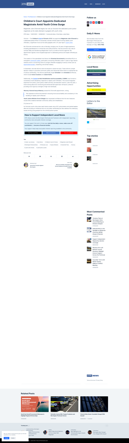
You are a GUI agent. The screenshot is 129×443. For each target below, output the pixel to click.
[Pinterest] (51, 156)
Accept (6, 438)
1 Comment (89, 418)
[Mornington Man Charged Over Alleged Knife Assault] (90, 432)
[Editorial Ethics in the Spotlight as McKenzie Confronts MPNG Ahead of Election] (89, 230)
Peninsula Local (44, 144)
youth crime (69, 42)
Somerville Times (65, 144)
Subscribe (96, 49)
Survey (73, 144)
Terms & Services (91, 380)
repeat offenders (54, 144)
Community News (51, 34)
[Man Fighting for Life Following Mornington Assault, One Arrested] (68, 432)
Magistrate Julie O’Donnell (66, 142)
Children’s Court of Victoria (51, 142)
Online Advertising (96, 89)
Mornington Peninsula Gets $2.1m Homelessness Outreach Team (33, 433)
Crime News (59, 34)
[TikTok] (88, 25)
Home (85, 4)
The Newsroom (32, 16)
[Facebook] (29, 156)
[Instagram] (102, 22)
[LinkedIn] (62, 156)
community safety (35, 60)
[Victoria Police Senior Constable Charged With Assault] (94, 404)
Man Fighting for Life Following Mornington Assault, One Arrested (78, 433)
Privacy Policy (99, 380)
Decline (12, 438)
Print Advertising (96, 93)
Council (35, 78)
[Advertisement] (96, 187)
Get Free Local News (33, 132)
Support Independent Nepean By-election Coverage (99, 240)
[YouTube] (93, 22)
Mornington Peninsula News (31, 144)
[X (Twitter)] (40, 156)
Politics (50, 429)
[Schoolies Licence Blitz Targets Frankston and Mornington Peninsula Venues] (89, 158)
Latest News (66, 34)
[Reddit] (72, 156)
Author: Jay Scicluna (29, 142)
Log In (103, 4)
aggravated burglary (29, 64)
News (91, 4)
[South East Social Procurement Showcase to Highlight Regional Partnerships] (89, 149)
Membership (98, 4)
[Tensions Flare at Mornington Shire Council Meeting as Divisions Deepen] (89, 219)
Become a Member (68, 132)
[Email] (88, 22)
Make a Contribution (51, 132)
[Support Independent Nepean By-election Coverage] (89, 240)
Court (40, 38)
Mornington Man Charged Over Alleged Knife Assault (99, 433)
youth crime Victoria (29, 147)
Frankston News (96, 74)
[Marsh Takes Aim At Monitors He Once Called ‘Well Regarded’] (45, 432)
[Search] (107, 4)
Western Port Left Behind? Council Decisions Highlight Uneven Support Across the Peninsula (99, 251)
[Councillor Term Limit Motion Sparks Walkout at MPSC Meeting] (89, 261)
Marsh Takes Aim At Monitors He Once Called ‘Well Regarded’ (56, 433)
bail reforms (40, 142)
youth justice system (41, 147)
